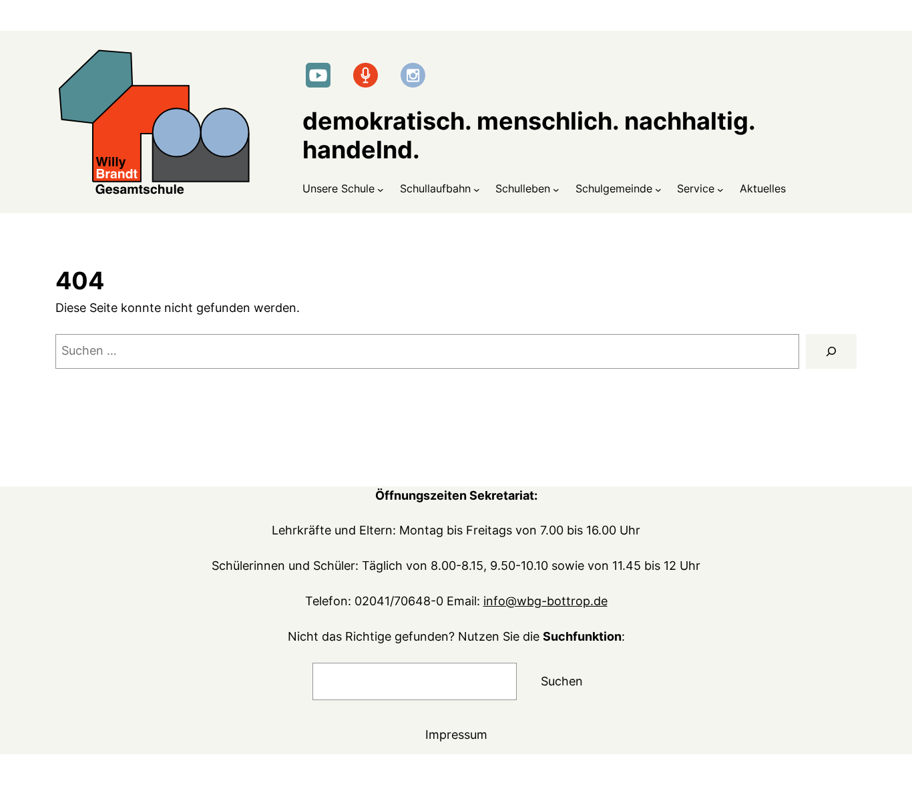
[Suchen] (831, 351)
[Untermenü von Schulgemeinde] (658, 189)
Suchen (562, 681)
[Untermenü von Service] (720, 189)
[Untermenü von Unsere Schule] (380, 189)
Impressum (456, 735)
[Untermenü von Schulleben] (556, 189)
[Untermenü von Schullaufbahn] (476, 189)
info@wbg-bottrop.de (545, 601)
